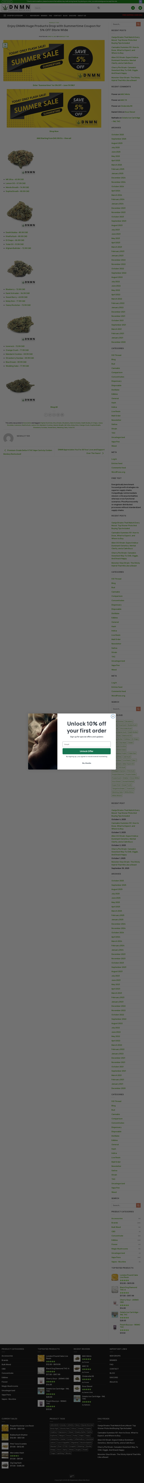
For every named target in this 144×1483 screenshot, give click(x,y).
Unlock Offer (86, 751)
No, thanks (86, 763)
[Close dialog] (113, 716)
